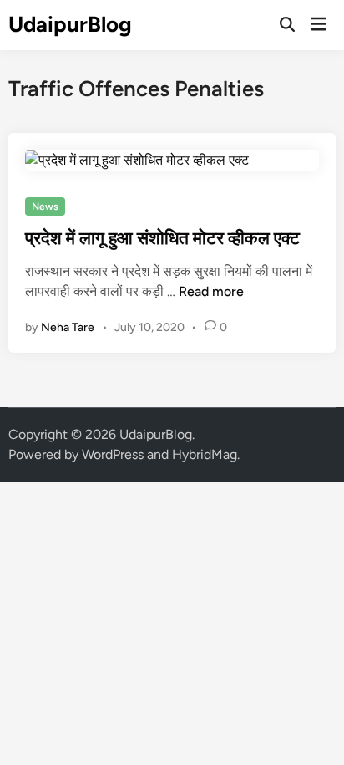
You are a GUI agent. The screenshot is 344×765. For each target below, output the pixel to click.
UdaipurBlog (70, 24)
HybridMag (204, 454)
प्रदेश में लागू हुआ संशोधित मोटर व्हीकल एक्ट (162, 237)
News (45, 206)
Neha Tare (67, 327)
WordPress (113, 454)
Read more (211, 291)
